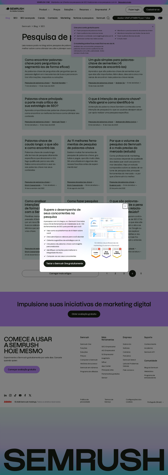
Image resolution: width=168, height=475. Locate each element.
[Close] (125, 206)
